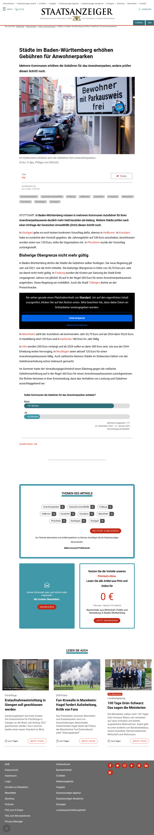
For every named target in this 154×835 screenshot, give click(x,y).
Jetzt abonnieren (107, 620)
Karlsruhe (66, 339)
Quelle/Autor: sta (28, 444)
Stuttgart (95, 521)
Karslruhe (65, 514)
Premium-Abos (107, 576)
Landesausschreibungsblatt (71, 810)
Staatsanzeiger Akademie (92, 3)
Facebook (110, 765)
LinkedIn (146, 765)
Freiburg (103, 507)
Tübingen (95, 282)
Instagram (124, 765)
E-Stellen (42, 3)
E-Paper (139, 23)
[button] (6, 828)
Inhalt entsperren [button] (77, 318)
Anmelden (146, 9)
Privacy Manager (14, 821)
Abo (149, 23)
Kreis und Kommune (46, 26)
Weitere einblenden (105, 531)
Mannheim (103, 514)
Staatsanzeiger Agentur (69, 3)
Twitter (117, 765)
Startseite (20, 26)
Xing (139, 765)
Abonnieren (47, 607)
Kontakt (143, 3)
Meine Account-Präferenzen (77, 548)
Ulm (25, 346)
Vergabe (52, 3)
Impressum (11, 775)
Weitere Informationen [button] (77, 325)
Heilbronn (46, 514)
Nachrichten (31, 26)
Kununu (110, 772)
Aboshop (121, 3)
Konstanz (84, 514)
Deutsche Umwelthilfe (79, 507)
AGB (7, 764)
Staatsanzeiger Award (26, 3)
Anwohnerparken (51, 507)
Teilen (123, 176)
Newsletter (132, 3)
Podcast (9, 804)
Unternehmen (8, 3)
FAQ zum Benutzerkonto (17, 815)
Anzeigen (110, 3)
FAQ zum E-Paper (14, 810)
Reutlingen (76, 521)
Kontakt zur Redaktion (16, 787)
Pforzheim (56, 521)
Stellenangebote (64, 781)
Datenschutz (11, 770)
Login (8, 781)
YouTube (132, 765)
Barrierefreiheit (64, 770)
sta (23, 177)
